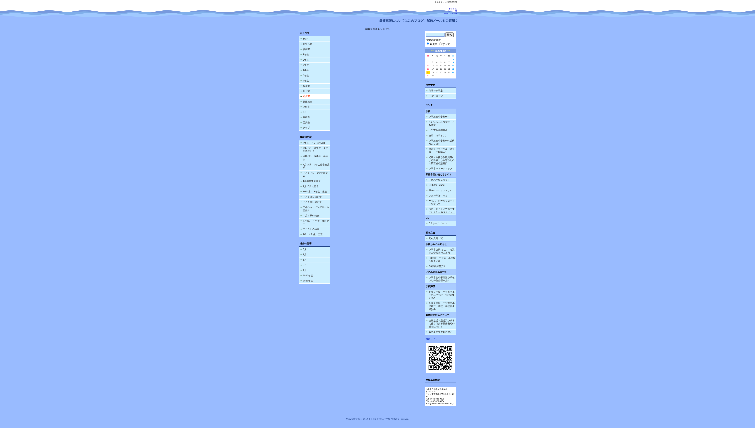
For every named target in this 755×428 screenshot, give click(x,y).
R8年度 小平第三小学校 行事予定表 (442, 260)
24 (433, 72)
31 (433, 76)
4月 (305, 270)
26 (441, 72)
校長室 (306, 49)
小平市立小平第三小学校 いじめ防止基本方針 (442, 279)
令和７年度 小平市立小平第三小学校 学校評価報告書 (442, 306)
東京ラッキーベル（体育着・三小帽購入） (442, 150)
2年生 (306, 59)
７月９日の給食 (311, 215)
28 (449, 72)
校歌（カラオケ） (438, 135)
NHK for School (437, 185)
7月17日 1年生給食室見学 (316, 166)
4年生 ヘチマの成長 (314, 142)
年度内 (433, 44)
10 (433, 66)
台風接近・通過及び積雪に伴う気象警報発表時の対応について (442, 323)
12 (441, 66)
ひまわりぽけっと (438, 195)
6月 (305, 259)
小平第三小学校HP (438, 116)
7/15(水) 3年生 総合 (315, 191)
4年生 (306, 70)
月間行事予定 (436, 90)
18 (437, 69)
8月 (305, 249)
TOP (305, 38)
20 (445, 69)
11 (437, 66)
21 (449, 69)
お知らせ (307, 44)
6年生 (306, 80)
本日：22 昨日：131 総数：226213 (450, 11)
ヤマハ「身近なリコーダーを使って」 (442, 202)
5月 (305, 265)
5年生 (306, 75)
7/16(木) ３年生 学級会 (315, 158)
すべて (446, 44)
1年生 (306, 54)
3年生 (306, 65)
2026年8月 (440, 51)
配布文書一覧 (436, 238)
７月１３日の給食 (312, 197)
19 (441, 69)
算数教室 (307, 101)
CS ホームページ (438, 223)
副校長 (306, 117)
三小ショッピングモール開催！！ (316, 209)
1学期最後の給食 (312, 181)
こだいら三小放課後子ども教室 (442, 123)
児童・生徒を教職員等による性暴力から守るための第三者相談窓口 (442, 160)
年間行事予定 (436, 96)
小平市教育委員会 (438, 130)
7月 (305, 254)
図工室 (306, 91)
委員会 (306, 122)
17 (433, 69)
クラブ (306, 127)
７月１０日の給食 (312, 202)
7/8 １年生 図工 (313, 234)
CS (304, 112)
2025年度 (308, 280)
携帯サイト (431, 339)
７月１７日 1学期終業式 (315, 174)
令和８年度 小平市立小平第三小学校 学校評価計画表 (442, 295)
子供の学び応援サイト (440, 180)
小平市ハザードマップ (440, 168)
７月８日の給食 (311, 229)
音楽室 (306, 86)
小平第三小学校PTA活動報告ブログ (441, 142)
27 (445, 72)
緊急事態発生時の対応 (440, 332)
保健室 (306, 106)
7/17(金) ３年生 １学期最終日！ (315, 149)
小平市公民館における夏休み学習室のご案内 (442, 251)
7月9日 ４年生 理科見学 (316, 222)
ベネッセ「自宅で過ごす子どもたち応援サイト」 (442, 211)
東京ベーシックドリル (440, 190)
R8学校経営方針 (437, 266)
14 (449, 66)
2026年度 (308, 275)
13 (445, 66)
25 (437, 72)
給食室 (306, 96)
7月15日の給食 (311, 186)
